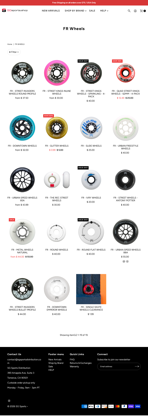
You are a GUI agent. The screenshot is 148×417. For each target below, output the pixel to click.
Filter (14, 52)
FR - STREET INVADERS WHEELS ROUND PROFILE (22, 92)
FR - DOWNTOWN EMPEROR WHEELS (57, 308)
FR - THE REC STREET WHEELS (56, 199)
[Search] (129, 10)
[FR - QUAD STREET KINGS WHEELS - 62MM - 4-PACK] (126, 73)
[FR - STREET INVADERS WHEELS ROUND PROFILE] (22, 73)
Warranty (74, 366)
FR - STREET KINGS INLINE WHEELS (57, 92)
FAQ (72, 359)
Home (9, 44)
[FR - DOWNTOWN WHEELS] (22, 128)
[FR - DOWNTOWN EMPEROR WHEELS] (57, 289)
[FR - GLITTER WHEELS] (57, 128)
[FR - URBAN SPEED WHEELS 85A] (22, 180)
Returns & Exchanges (80, 363)
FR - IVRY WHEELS (91, 197)
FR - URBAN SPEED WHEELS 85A (22, 199)
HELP (103, 10)
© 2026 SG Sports (16, 406)
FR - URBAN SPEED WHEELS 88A (126, 251)
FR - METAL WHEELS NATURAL (22, 251)
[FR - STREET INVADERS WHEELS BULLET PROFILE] (22, 289)
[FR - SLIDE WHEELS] (91, 128)
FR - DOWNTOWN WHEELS (22, 145)
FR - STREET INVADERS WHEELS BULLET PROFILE (22, 308)
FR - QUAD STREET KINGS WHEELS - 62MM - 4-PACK (125, 92)
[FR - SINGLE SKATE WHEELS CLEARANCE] (91, 289)
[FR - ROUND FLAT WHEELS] (91, 232)
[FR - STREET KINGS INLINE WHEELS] (57, 73)
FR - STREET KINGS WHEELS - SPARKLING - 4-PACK (91, 94)
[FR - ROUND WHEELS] (57, 232)
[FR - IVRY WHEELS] (91, 180)
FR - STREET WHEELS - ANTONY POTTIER (125, 199)
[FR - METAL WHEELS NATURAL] (22, 232)
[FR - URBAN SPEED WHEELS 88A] (126, 232)
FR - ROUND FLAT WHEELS (91, 249)
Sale (92, 10)
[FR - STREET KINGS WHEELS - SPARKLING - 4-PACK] (91, 73)
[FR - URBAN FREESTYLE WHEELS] (126, 128)
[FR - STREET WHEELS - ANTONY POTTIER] (126, 180)
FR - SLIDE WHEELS (91, 145)
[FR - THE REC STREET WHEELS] (57, 180)
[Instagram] (9, 401)
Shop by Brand (74, 10)
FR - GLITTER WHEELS (57, 145)
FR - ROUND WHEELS (56, 249)
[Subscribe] (137, 366)
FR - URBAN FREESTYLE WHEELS (125, 147)
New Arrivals (51, 10)
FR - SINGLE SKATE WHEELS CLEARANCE (91, 308)
